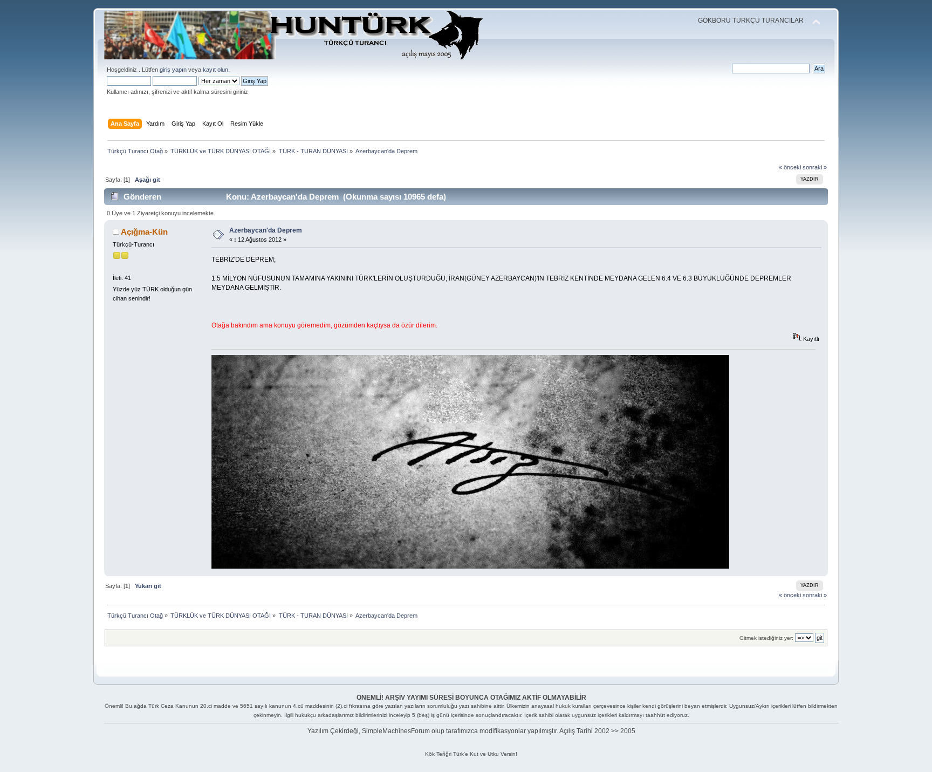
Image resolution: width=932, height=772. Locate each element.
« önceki (790, 167)
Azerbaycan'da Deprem (265, 230)
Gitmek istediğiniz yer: (766, 638)
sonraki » (815, 167)
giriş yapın (173, 69)
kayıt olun (215, 69)
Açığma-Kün (144, 231)
